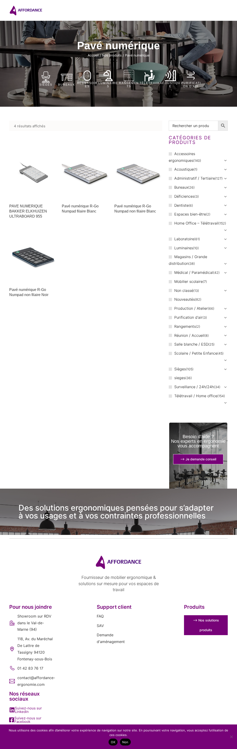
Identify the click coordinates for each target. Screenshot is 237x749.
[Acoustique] (170, 75)
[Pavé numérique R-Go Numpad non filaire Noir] (33, 255)
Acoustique (170, 84)
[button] (31, 709)
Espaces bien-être (190, 214)
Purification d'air (191, 84)
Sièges (45, 84)
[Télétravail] (149, 75)
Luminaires (108, 84)
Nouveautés (184, 299)
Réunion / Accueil (189, 335)
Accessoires (87, 84)
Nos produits (112, 55)
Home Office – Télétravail (196, 223)
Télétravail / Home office (195, 395)
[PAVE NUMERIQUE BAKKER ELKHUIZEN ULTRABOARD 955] (33, 172)
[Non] (231, 736)
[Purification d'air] (191, 75)
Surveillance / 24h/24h (194, 386)
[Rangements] (129, 75)
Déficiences (184, 196)
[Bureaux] (66, 77)
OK (113, 742)
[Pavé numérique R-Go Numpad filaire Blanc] (86, 172)
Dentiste (181, 205)
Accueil (93, 55)
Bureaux (66, 84)
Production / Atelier (191, 308)
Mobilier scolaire (188, 281)
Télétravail (149, 84)
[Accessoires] (87, 75)
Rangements (129, 84)
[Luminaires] (108, 75)
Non (125, 742)
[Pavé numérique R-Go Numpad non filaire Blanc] (138, 172)
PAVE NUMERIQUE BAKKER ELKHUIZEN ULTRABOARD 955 (28, 211)
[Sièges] (46, 77)
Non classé (183, 290)
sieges (179, 377)
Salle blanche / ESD (191, 344)
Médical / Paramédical (193, 272)
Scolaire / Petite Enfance (195, 353)
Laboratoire (184, 239)
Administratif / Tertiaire (194, 178)
